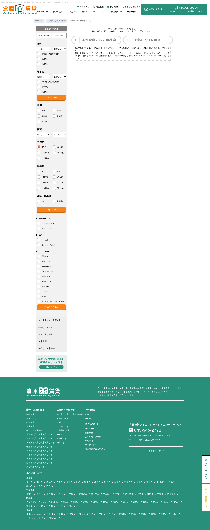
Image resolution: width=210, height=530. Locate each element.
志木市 (136, 502)
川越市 (76, 502)
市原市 (62, 514)
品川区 (97, 482)
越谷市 (106, 502)
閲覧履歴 (100, 7)
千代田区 (160, 482)
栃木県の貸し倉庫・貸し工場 (39, 454)
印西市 (72, 514)
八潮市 (62, 506)
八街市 (29, 518)
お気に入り (85, 7)
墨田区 (117, 482)
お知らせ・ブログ (93, 436)
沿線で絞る (59, 35)
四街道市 (53, 518)
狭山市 (126, 502)
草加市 (146, 502)
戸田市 (156, 502)
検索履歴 (114, 7)
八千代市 (40, 518)
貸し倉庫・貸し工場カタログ (39, 466)
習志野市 (123, 514)
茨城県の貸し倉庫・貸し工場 (39, 458)
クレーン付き (63, 426)
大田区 (59, 482)
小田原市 (107, 494)
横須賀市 (171, 494)
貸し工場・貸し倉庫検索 (50, 320)
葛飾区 (69, 482)
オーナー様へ (131, 11)
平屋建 (60, 434)
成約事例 (89, 440)
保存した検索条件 (132, 7)
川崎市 (39, 494)
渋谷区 (107, 482)
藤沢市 (150, 494)
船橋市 (154, 514)
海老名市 (95, 494)
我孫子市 (40, 514)
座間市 (118, 494)
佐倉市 (102, 514)
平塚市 (140, 494)
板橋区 (49, 482)
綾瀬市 (72, 494)
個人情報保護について (95, 449)
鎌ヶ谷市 (90, 514)
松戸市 (164, 514)
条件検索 (41, 11)
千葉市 (29, 514)
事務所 (88, 418)
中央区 (149, 482)
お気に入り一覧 (46, 334)
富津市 (144, 514)
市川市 (52, 514)
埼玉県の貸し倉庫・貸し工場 (39, 438)
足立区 (29, 482)
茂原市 (174, 514)
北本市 (86, 502)
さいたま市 (31, 502)
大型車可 (61, 422)
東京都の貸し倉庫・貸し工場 (39, 434)
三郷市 (42, 506)
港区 (48, 486)
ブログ (101, 11)
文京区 (39, 486)
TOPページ (90, 428)
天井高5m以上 (63, 430)
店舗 (87, 414)
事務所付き (62, 438)
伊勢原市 (83, 494)
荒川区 (39, 482)
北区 (78, 482)
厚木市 (62, 494)
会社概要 (115, 11)
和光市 (72, 506)
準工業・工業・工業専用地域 (70, 414)
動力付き (61, 442)
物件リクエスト (46, 327)
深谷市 (176, 502)
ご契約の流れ (57, 11)
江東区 (87, 482)
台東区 (139, 482)
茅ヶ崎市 (129, 494)
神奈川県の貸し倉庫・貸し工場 (40, 442)
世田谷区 (128, 482)
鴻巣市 (96, 502)
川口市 (66, 502)
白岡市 (52, 506)
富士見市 (30, 506)
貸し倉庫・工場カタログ (81, 11)
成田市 (134, 514)
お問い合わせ (155, 9)
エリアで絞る (44, 35)
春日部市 (55, 502)
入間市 (44, 502)
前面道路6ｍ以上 (64, 418)
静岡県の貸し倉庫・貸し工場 (39, 462)
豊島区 (172, 482)
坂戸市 (116, 502)
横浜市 (29, 494)
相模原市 (50, 494)
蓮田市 (166, 502)
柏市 (81, 514)
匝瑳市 (112, 514)
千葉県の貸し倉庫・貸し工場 (39, 446)
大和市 (160, 494)
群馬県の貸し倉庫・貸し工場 (39, 450)
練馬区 (29, 486)
